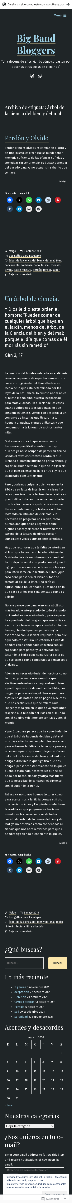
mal (47, 265)
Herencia (20, 997)
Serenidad (21, 1016)
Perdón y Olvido (27, 138)
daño (37, 265)
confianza (26, 265)
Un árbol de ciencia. (32, 298)
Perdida (19, 1007)
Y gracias (20, 987)
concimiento (12, 265)
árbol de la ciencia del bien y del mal (32, 260)
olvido (8, 270)
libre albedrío (35, 926)
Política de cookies (40, 1187)
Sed (16, 1011)
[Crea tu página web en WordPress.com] (36, 4)
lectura (20, 926)
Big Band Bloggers (36, 44)
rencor (47, 270)
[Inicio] (33, 75)
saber (56, 270)
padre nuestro (22, 270)
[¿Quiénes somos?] (39, 75)
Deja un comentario (20, 275)
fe (42, 265)
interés (10, 926)
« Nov (8, 1105)
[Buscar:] (24, 963)
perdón (37, 270)
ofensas (55, 265)
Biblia (59, 922)
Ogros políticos (24, 1002)
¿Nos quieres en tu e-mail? (34, 1140)
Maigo (12, 251)
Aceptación (21, 992)
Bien (58, 260)
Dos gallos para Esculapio (25, 255)
